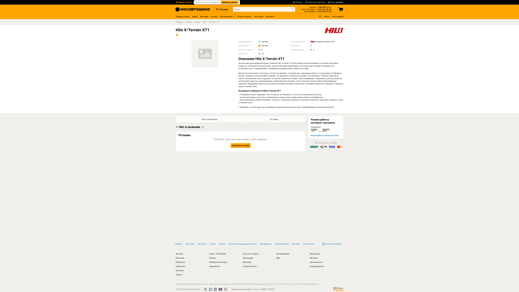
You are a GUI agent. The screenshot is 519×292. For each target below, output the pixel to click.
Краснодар (248, 258)
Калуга (179, 274)
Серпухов (180, 266)
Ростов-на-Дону (251, 254)
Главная (179, 22)
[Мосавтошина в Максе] (210, 289)
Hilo (204, 22)
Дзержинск (214, 266)
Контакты (270, 16)
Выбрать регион (229, 2)
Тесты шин (258, 16)
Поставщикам (266, 244)
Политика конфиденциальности (242, 244)
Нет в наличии (209, 119)
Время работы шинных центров (325, 135)
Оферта (222, 244)
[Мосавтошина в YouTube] (220, 289)
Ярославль (315, 254)
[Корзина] (341, 9)
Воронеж (247, 262)
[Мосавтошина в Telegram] (205, 289)
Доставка (204, 16)
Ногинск (180, 270)
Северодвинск (317, 266)
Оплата (214, 16)
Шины (197, 22)
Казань (212, 258)
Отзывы (274, 119)
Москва (179, 254)
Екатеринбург (283, 254)
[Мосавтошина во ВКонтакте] (215, 289)
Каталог (223, 9)
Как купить (190, 244)
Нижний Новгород (218, 262)
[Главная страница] (192, 9)
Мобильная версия (333, 244)
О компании (308, 244)
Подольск (180, 262)
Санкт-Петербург (217, 254)
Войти (327, 16)
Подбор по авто (182, 16)
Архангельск (316, 262)
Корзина (178, 244)
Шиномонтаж (226, 16)
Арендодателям (282, 244)
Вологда (314, 258)
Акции (194, 16)
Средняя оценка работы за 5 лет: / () (253, 289)
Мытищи (180, 258)
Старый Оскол (250, 266)
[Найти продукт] (292, 9)
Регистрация (337, 16)
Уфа (278, 258)
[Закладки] (320, 16)
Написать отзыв (240, 145)
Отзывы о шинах (244, 16)
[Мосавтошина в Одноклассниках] (225, 289)
